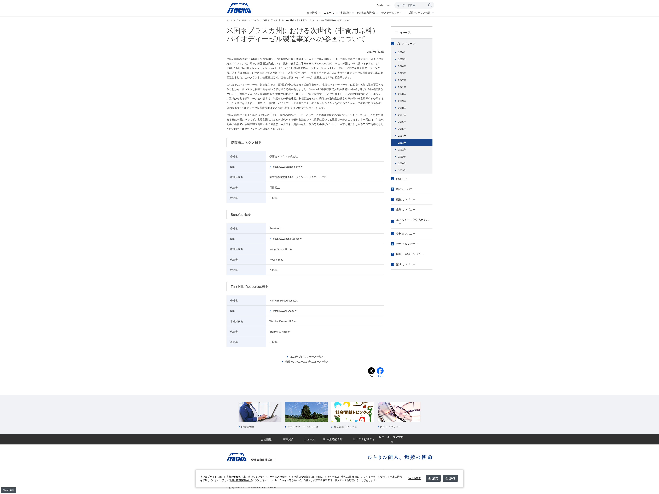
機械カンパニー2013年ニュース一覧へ (307, 361)
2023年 (402, 73)
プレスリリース (405, 43)
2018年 (402, 107)
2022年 (402, 80)
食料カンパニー (405, 233)
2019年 (402, 101)
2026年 (402, 52)
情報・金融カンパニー (410, 254)
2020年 (402, 94)
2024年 (402, 66)
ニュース (403, 32)
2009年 (402, 170)
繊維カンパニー (405, 189)
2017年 (402, 114)
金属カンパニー (405, 209)
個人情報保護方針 (241, 480)
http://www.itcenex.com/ (286, 166)
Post (371, 376)
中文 (389, 5)
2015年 (402, 128)
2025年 (402, 59)
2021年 (402, 87)
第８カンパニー (405, 264)
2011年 (402, 156)
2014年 (402, 135)
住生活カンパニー (407, 244)
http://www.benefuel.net (286, 238)
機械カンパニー (405, 199)
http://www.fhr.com (283, 310)
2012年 (402, 149)
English (380, 5)
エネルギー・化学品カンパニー (412, 221)
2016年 (402, 121)
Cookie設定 (8, 490)
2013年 (402, 142)
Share (380, 376)
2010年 (402, 163)
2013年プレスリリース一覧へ (307, 356)
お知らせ (401, 178)
